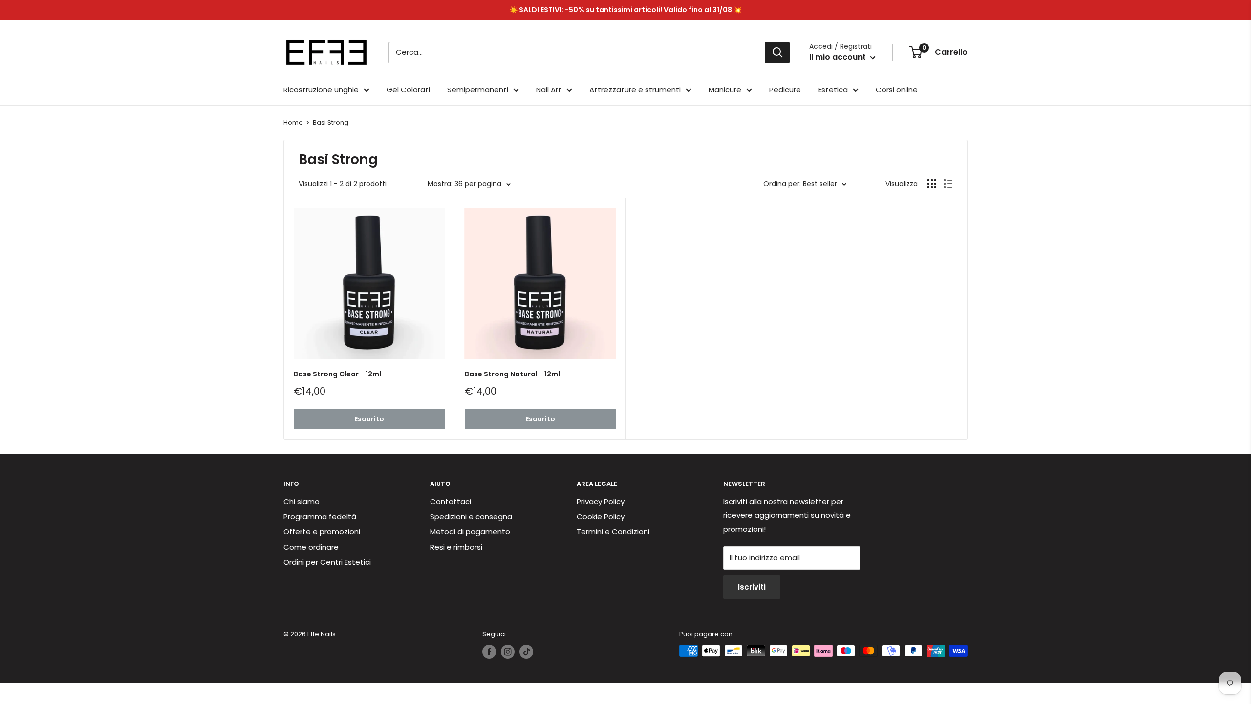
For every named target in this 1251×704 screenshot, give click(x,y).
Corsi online (897, 90)
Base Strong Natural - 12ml (512, 374)
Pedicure (785, 90)
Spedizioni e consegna (471, 516)
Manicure (725, 90)
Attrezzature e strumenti (635, 90)
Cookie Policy (601, 516)
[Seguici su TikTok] (526, 652)
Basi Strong (330, 122)
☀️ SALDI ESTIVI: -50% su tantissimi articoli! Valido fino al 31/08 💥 (625, 10)
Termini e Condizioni (613, 532)
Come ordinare (311, 547)
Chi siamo (301, 501)
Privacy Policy (601, 501)
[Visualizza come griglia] (931, 183)
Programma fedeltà (319, 516)
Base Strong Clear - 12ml (337, 374)
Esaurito (369, 419)
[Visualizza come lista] (948, 183)
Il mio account (838, 57)
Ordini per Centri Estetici (327, 562)
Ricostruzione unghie (321, 90)
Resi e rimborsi (456, 547)
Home (293, 122)
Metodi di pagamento (470, 532)
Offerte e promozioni (321, 532)
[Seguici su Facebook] (489, 652)
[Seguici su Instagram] (508, 652)
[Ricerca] (777, 52)
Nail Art (548, 90)
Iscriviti (752, 587)
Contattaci (450, 501)
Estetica (833, 90)
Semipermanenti (477, 90)
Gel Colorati (408, 90)
